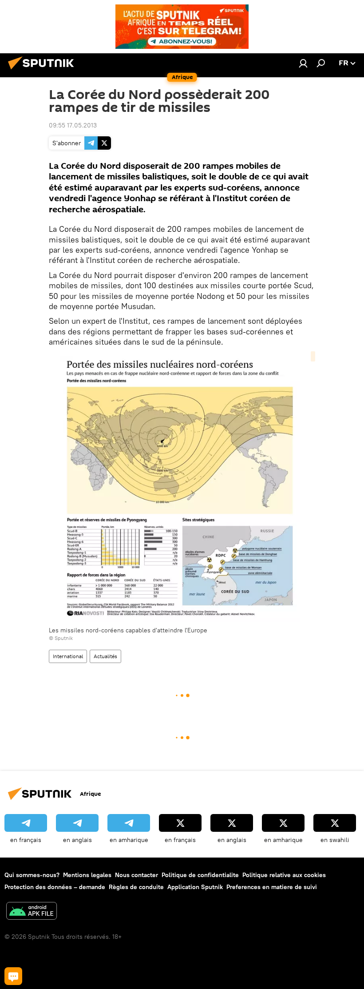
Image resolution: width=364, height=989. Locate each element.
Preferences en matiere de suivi (271, 887)
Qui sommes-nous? (31, 875)
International (68, 656)
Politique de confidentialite (200, 875)
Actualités (105, 656)
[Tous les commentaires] (13, 976)
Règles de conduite (136, 887)
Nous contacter (136, 875)
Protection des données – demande (54, 887)
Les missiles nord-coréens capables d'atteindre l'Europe (128, 630)
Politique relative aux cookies (284, 875)
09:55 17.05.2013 (73, 125)
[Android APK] (31, 912)
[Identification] (303, 63)
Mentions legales (87, 875)
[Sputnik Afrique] (43, 71)
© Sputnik (61, 638)
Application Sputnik (195, 887)
